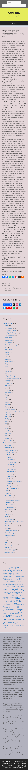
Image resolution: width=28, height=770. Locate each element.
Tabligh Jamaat (12, 486)
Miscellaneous (9, 519)
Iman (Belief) (9, 505)
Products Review (8, 552)
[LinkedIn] (20, 304)
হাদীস (6, 436)
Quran (7, 528)
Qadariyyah (10, 476)
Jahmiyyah (10, 464)
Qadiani (9, 479)
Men (6, 517)
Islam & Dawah (9, 507)
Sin (6, 540)
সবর (6, 424)
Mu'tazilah (10, 471)
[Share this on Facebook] (3, 277)
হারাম (18, 625)
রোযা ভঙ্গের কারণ (7, 290)
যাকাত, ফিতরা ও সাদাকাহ (10, 409)
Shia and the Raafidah (14, 481)
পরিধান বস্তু (7, 381)
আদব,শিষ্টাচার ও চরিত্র (10, 335)
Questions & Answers (11, 526)
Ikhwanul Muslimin (13, 462)
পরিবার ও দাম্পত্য (8, 383)
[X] (14, 304)
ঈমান (6, 347)
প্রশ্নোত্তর (7, 390)
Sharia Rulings (9, 535)
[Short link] (19, 277)
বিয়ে (20, 610)
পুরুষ (6, 388)
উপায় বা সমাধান (8, 350)
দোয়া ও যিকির (8, 371)
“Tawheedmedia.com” (20, 761)
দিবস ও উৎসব (8, 369)
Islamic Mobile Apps (9, 550)
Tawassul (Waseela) (11, 545)
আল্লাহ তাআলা (8, 338)
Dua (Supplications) (11, 488)
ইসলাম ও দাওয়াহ (8, 342)
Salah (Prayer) (9, 533)
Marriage (8, 514)
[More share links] (22, 277)
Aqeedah (8, 445)
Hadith (7, 493)
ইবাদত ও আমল (8, 340)
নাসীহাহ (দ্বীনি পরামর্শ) (10, 376)
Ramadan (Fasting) (11, 530)
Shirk (6, 538)
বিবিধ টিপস (7, 405)
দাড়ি (11, 586)
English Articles (8, 443)
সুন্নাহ (6, 428)
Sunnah (7, 542)
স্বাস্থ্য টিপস (7, 431)
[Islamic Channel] (7, 308)
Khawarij (10, 467)
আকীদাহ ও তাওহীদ (9, 328)
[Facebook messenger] (7, 277)
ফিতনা (6, 397)
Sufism (9, 483)
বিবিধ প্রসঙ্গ (7, 407)
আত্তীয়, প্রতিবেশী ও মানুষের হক (12, 333)
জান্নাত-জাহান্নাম (9, 362)
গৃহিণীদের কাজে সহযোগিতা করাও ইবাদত (12, 288)
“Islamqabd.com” (8, 761)
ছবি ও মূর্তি (7, 359)
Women (7, 547)
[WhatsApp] (10, 277)
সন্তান (17, 619)
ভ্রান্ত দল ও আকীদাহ (11, 330)
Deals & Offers (7, 440)
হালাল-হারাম (7, 438)
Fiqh (6, 491)
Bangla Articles (7, 323)
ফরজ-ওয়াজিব (8, 393)
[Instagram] (17, 304)
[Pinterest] (17, 308)
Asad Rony (14, 12)
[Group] (10, 304)
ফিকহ (6, 395)
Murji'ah (9, 474)
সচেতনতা (7, 421)
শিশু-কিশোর (7, 419)
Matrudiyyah (11, 469)
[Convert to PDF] (16, 277)
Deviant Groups (10, 452)
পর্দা (23, 598)
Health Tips (8, 498)
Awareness (8, 448)
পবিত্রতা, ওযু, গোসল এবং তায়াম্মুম (12, 378)
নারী (6, 373)
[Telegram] (13, 277)
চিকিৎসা (6, 357)
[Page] (7, 304)
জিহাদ (6, 364)
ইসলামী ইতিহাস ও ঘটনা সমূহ (11, 345)
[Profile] (4, 304)
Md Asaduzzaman (18, 767)
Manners (8, 512)
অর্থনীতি (6, 326)
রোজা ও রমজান (7, 283)
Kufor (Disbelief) (10, 509)
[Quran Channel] (10, 308)
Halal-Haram (9, 495)
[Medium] (14, 308)
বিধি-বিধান (7, 402)
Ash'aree (9, 455)
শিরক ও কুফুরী (8, 417)
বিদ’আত (6, 400)
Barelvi (9, 457)
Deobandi (10, 460)
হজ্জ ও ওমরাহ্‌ (8, 433)
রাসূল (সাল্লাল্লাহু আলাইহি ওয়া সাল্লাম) (13, 412)
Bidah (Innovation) (10, 450)
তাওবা (6, 366)
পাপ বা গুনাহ (7, 385)
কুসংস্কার (7, 352)
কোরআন (7, 354)
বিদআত (13, 607)
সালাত (6, 426)
